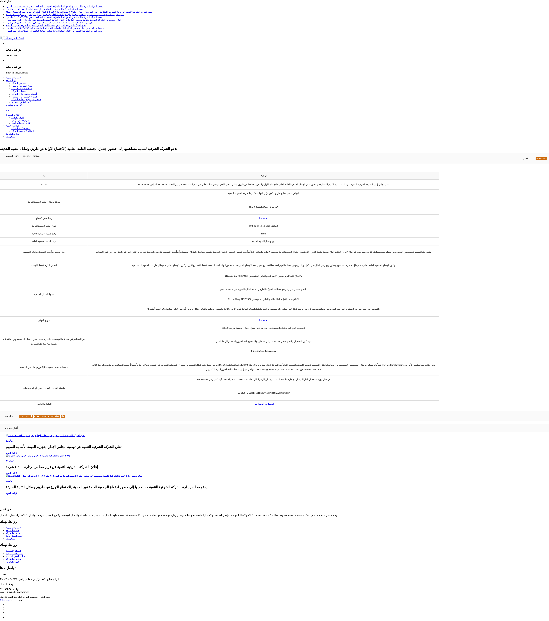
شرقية (50, 416)
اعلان (22, 416)
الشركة (37, 416)
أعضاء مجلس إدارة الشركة (24, 94)
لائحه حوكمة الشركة (20, 128)
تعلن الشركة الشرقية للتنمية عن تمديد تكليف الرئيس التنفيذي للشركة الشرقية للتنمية (46, 25)
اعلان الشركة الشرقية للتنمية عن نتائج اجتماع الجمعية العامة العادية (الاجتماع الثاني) (45, 9)
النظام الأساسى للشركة (22, 131)
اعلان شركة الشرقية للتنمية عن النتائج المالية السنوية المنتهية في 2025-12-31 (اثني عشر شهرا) (50, 22)
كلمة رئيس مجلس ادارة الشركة (26, 99)
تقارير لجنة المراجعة (20, 123)
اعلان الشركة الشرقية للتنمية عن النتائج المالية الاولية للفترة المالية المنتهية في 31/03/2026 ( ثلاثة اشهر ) (54, 17)
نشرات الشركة (18, 91)
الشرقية (29, 416)
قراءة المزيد (11, 453)
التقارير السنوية (13, 115)
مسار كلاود (5, 599)
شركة (57, 416)
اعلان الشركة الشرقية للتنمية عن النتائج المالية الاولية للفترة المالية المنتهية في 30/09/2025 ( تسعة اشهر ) (55, 28)
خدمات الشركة (13, 533)
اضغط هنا (263, 218)
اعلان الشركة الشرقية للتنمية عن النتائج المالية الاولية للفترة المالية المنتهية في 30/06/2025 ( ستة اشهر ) (54, 31)
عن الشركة (11, 80)
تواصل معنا (11, 136)
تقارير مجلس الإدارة (20, 120)
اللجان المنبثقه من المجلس (24, 96)
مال (62, 416)
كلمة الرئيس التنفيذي (21, 102)
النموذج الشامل (13, 562)
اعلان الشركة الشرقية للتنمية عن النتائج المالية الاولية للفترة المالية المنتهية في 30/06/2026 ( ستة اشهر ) (54, 6)
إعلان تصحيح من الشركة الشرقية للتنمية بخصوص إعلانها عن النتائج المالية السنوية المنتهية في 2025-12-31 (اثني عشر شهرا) (63, 20)
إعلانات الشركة (13, 134)
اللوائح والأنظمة (13, 126)
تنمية (44, 416)
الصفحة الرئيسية (13, 77)
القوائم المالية (17, 117)
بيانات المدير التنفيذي (15, 556)
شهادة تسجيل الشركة (21, 88)
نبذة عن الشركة (18, 83)
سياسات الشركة (13, 559)
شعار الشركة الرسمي (21, 86)
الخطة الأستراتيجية (14, 536)
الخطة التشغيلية (13, 551)
